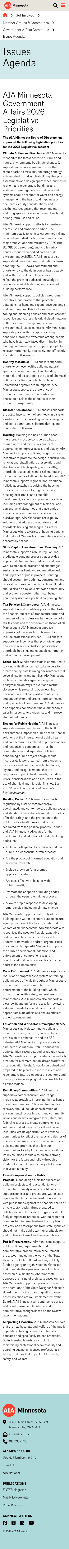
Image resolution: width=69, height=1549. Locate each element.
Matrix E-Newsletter (16, 1497)
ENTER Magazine (14, 1490)
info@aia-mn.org (20, 1434)
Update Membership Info (19, 1457)
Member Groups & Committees (26, 23)
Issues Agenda (14, 36)
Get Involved (25, 15)
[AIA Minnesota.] (5, 15)
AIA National (11, 1473)
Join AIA (9, 1465)
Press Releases (12, 1505)
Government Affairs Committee (26, 30)
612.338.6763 (18, 1441)
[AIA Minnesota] (16, 6)
